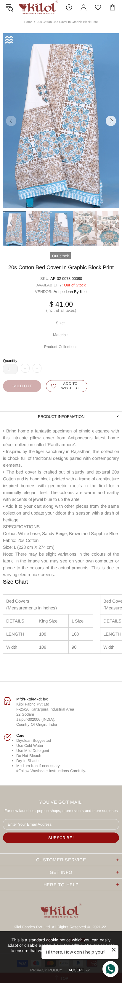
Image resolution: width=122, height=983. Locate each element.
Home (28, 21)
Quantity (10, 360)
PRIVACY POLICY (46, 970)
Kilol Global (38, 7)
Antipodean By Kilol (70, 291)
